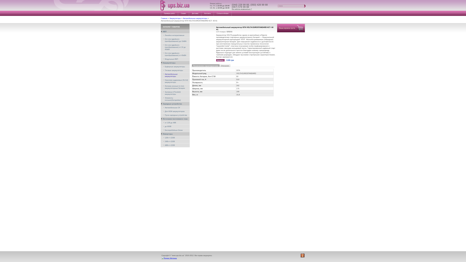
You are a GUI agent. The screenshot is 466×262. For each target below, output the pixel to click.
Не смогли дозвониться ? (242, 9)
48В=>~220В (170, 145)
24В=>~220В (170, 141)
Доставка (195, 13)
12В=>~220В (170, 138)
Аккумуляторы (175, 18)
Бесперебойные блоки (174, 130)
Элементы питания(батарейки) (173, 99)
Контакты (207, 13)
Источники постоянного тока (175, 119)
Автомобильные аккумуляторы (195, 18)
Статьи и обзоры (223, 13)
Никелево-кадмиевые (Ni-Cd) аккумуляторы (176, 81)
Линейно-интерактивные (174, 35)
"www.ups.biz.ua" (177, 255)
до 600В (168, 126)
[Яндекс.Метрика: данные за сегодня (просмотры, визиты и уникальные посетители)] (169, 258)
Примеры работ (169, 13)
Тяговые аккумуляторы (174, 70)
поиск (281, 6)
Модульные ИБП (171, 59)
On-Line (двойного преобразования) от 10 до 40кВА (175, 47)
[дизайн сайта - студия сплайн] (303, 255)
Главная (164, 18)
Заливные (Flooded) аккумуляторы (173, 93)
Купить (220, 60)
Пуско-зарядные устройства (176, 115)
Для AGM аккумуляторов (174, 111)
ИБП (164, 32)
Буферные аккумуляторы (175, 67)
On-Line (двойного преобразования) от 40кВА (175, 54)
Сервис (183, 13)
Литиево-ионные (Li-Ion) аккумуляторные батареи (175, 87)
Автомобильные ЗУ (172, 108)
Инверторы (168, 134)
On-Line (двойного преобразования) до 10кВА (175, 40)
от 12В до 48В (170, 123)
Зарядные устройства (172, 104)
